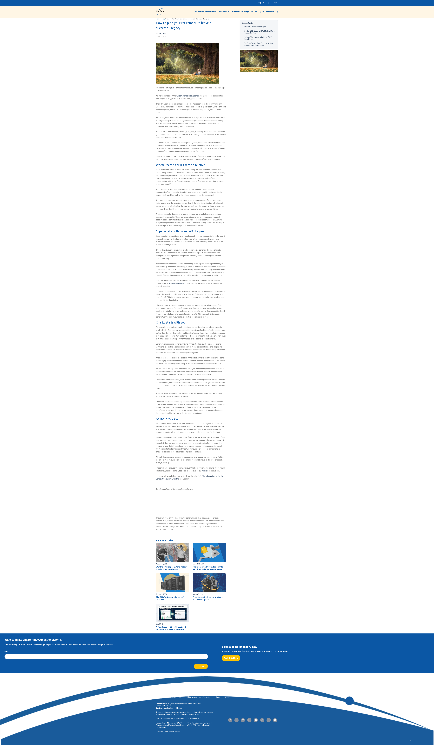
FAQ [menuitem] (218, 697)
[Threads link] (262, 720)
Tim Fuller (162, 34)
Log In (275, 3)
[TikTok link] (269, 720)
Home (158, 19)
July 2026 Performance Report (255, 27)
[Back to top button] (409, 740)
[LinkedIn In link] (249, 720)
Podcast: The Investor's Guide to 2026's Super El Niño (258, 38)
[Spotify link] (275, 720)
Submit (201, 666)
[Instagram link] (243, 720)
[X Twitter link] (236, 720)
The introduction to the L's (212, 476)
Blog (163, 19)
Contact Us (269, 12)
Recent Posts (247, 23)
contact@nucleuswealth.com (171, 708)
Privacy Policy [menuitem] (176, 697)
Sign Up (261, 3)
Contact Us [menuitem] (160, 697)
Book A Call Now (231, 658)
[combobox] (278, 11)
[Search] (277, 12)
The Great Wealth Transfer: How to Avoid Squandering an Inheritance (259, 44)
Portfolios (199, 12)
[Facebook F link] (230, 720)
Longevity (160, 479)
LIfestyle (175, 479)
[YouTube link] (256, 720)
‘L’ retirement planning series (187, 96)
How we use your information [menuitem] (198, 697)
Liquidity (167, 479)
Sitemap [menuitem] (228, 697)
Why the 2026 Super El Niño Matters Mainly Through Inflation (259, 32)
